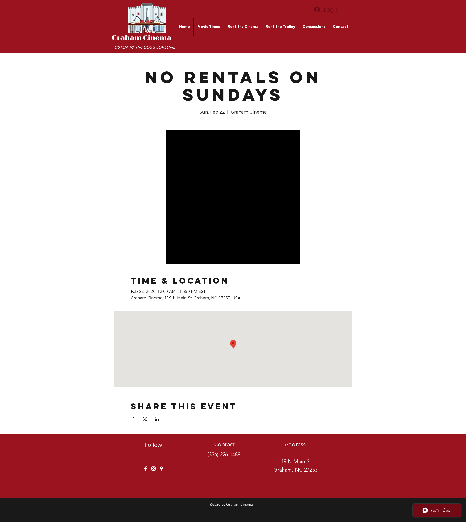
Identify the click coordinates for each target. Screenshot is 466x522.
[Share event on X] (145, 419)
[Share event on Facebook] (133, 419)
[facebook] (145, 469)
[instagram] (153, 469)
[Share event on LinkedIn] (157, 419)
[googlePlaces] (161, 469)
